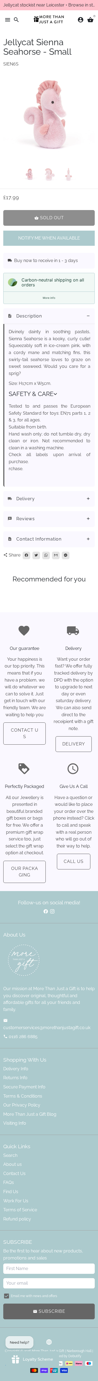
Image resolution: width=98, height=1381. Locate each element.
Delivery (73, 744)
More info (49, 297)
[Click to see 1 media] (29, 174)
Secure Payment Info (24, 1086)
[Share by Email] (56, 555)
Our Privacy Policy (21, 1105)
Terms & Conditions (22, 1096)
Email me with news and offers (34, 1296)
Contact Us (24, 733)
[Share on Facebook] (26, 555)
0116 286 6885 (20, 1036)
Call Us (74, 861)
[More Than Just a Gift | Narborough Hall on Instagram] (52, 911)
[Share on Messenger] (65, 555)
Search (10, 1155)
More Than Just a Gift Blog (29, 1114)
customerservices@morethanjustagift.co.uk (46, 1024)
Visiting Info (14, 1123)
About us (12, 1164)
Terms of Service (20, 1209)
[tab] (49, 316)
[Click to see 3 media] (68, 174)
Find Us (10, 1191)
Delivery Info (15, 1068)
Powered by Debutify (65, 1356)
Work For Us (15, 1200)
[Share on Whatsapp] (46, 555)
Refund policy (17, 1219)
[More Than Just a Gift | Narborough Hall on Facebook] (46, 911)
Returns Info (15, 1077)
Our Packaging (24, 872)
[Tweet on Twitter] (36, 555)
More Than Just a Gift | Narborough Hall (61, 1351)
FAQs (8, 1182)
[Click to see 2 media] (49, 174)
